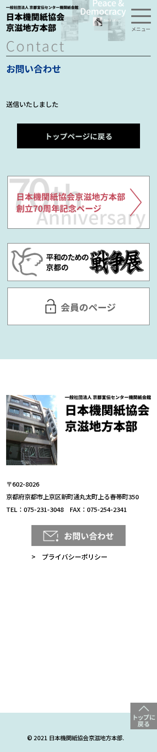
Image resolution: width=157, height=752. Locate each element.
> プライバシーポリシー (69, 556)
